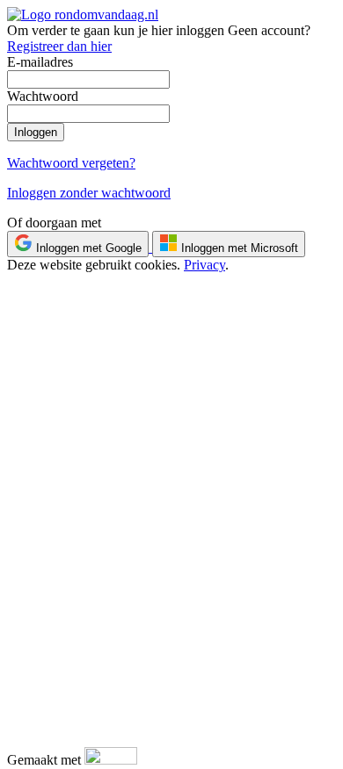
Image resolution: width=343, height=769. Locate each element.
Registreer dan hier (59, 46)
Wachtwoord (42, 96)
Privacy (204, 264)
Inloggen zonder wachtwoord (89, 192)
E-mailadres (40, 61)
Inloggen (35, 132)
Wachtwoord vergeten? (71, 162)
